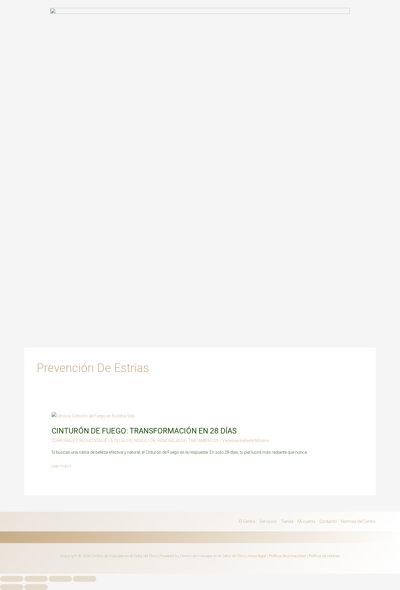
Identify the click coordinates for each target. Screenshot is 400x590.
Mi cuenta (306, 521)
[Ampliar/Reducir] (11, 579)
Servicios (268, 521)
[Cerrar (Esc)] (84, 579)
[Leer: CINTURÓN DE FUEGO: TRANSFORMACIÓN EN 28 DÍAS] (93, 415)
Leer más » (61, 465)
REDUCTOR (144, 440)
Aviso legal (257, 556)
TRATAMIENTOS (203, 440)
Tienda (287, 521)
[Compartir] (60, 579)
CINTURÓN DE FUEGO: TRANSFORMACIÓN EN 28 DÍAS (144, 430)
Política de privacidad (287, 556)
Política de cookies (324, 556)
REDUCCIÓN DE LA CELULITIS (106, 440)
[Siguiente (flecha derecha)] (36, 587)
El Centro (247, 521)
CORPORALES (65, 440)
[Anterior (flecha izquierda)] (11, 587)
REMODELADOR (172, 440)
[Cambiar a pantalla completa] (36, 579)
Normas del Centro (358, 521)
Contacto (328, 521)
